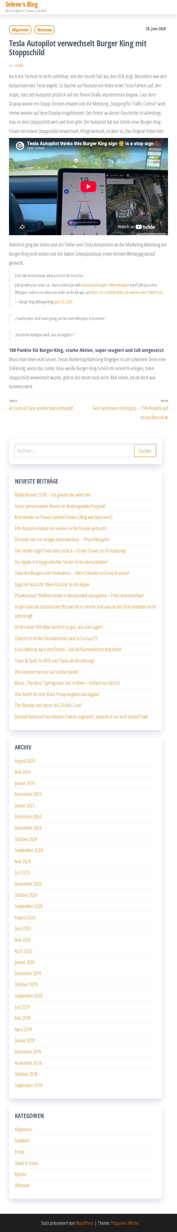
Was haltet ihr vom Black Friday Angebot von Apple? (57, 694)
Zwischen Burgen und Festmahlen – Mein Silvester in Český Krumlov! (72, 572)
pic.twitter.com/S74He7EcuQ (144, 292)
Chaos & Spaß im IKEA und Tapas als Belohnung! (54, 660)
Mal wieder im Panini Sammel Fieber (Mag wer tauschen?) (63, 516)
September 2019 (29, 995)
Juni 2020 (23, 928)
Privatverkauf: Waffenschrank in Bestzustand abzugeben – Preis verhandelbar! (79, 595)
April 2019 (23, 1029)
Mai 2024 (23, 861)
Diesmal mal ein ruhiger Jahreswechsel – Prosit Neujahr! (62, 539)
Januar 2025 (25, 805)
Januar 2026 (25, 782)
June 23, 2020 (63, 301)
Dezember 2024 (28, 816)
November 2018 (28, 1062)
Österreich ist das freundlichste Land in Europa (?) (56, 638)
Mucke (20, 1174)
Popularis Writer (125, 1222)
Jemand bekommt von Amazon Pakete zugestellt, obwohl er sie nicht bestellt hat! (81, 716)
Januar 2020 (25, 961)
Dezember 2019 (28, 973)
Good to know (26, 1162)
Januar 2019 (25, 1040)
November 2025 (28, 793)
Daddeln (22, 1140)
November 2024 (28, 827)
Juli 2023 (22, 872)
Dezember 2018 (28, 1051)
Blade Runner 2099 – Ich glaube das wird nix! (53, 494)
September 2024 (29, 849)
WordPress (85, 1222)
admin (19, 65)
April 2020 (23, 950)
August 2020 (25, 917)
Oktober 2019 (26, 984)
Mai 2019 (23, 1017)
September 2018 (29, 1085)
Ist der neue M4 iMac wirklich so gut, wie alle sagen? (59, 626)
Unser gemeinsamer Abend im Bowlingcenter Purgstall (60, 505)
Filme (19, 1151)
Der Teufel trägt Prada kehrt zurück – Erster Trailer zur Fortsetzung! (70, 550)
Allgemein (20, 29)
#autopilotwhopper (94, 285)
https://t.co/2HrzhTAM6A (107, 292)
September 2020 (29, 905)
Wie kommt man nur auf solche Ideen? (46, 671)
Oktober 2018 (26, 1073)
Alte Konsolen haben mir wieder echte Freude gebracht (60, 528)
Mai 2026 (23, 771)
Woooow (44, 29)
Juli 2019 (22, 1006)
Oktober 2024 (26, 838)
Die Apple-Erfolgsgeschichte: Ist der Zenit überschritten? (61, 561)
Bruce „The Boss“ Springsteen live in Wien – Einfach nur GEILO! (67, 682)
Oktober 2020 (26, 894)
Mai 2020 (23, 939)
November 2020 (28, 883)
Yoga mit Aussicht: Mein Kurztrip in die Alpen (52, 584)
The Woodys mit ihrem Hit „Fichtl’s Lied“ (48, 705)
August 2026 (25, 760)
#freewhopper (119, 285)
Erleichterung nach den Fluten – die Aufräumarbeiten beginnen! (68, 649)
